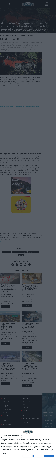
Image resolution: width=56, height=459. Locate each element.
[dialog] (28, 443)
